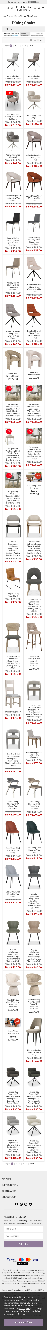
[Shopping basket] (43, 8)
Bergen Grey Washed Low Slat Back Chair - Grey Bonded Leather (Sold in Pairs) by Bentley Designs (13, 410)
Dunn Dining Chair (13, 712)
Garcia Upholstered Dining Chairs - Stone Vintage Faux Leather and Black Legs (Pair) (34, 955)
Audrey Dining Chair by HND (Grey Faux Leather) (34, 240)
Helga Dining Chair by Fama (13, 1032)
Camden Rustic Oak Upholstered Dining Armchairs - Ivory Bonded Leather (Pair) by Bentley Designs (34, 547)
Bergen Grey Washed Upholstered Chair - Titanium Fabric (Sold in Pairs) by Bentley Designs (13, 497)
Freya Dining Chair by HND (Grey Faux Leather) (13, 804)
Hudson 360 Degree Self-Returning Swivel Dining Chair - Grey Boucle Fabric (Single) (13, 1146)
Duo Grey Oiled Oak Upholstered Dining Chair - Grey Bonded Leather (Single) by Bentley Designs (34, 711)
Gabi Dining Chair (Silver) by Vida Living (13, 894)
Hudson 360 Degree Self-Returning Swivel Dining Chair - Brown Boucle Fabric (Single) (13, 1097)
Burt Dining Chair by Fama (34, 486)
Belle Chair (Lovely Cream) (34, 373)
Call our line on (23, 2)
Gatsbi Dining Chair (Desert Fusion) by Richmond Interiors (34, 1004)
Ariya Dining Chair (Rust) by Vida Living (34, 198)
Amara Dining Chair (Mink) (34, 77)
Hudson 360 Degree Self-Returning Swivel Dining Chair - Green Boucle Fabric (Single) (34, 1097)
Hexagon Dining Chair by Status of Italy (34, 1052)
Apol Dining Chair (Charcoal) (13, 156)
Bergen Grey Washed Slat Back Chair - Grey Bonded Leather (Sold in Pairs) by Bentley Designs (13, 454)
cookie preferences (17, 1314)
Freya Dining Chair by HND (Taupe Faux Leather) (34, 805)
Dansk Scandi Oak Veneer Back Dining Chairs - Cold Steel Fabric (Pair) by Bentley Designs (13, 662)
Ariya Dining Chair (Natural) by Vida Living (13, 198)
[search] (8, 8)
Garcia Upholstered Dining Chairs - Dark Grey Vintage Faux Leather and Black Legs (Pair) (34, 901)
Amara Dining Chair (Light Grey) (13, 77)
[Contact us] (35, 8)
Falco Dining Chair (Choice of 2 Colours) (34, 754)
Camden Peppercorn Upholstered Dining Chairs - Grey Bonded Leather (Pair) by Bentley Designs (13, 548)
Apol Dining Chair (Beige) (34, 116)
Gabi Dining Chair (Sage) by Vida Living (34, 849)
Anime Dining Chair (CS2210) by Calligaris (13, 116)
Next (31, 46)
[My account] (39, 8)
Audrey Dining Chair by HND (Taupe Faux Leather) (13, 286)
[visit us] (12, 8)
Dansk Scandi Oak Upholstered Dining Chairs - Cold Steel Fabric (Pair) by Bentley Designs (33, 605)
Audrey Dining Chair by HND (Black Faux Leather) (13, 241)
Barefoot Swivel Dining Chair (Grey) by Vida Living (13, 334)
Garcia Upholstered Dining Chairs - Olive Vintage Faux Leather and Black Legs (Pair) (13, 955)
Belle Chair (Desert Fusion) (13, 374)
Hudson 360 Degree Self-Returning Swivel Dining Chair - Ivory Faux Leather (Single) (34, 1146)
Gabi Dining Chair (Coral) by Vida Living (13, 850)
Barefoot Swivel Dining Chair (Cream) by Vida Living (34, 288)
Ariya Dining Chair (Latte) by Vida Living (34, 157)
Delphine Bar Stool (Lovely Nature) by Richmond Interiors (34, 661)
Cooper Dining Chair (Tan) (13, 594)
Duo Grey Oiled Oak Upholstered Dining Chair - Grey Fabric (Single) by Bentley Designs (13, 759)
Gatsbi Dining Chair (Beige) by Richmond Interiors (13, 1003)
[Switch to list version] (38, 40)
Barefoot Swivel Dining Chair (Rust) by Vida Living (34, 334)
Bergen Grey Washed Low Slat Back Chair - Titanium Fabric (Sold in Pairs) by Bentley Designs (34, 410)
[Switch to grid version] (31, 40)
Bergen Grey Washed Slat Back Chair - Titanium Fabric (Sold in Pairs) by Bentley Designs (34, 453)
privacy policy (24, 1308)
